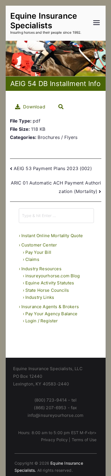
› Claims (31, 259)
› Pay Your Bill (37, 252)
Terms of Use (84, 439)
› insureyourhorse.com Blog (51, 275)
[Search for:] (56, 216)
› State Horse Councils (46, 290)
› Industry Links (38, 297)
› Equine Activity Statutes (48, 283)
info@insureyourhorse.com (56, 415)
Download (34, 107)
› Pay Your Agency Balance (50, 313)
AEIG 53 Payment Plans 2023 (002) (53, 168)
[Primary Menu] (96, 23)
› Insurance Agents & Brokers (49, 306)
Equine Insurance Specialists (43, 20)
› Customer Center (38, 245)
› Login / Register (40, 320)
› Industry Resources (40, 268)
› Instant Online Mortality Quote (51, 235)
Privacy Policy (54, 439)
